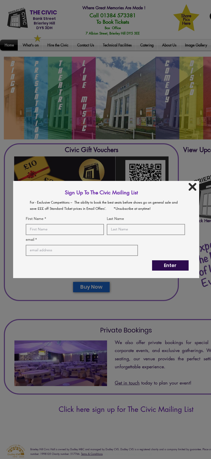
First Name (34, 218)
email (30, 239)
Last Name (115, 218)
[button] (192, 187)
